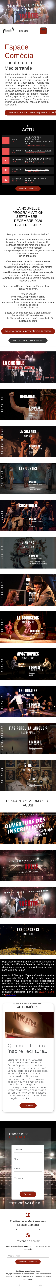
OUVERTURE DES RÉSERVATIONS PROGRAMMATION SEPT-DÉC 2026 (38, 140)
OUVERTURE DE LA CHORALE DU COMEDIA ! (38, 160)
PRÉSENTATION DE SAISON (37, 170)
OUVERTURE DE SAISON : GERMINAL (36, 179)
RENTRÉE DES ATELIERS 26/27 (38, 151)
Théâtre (24, 30)
